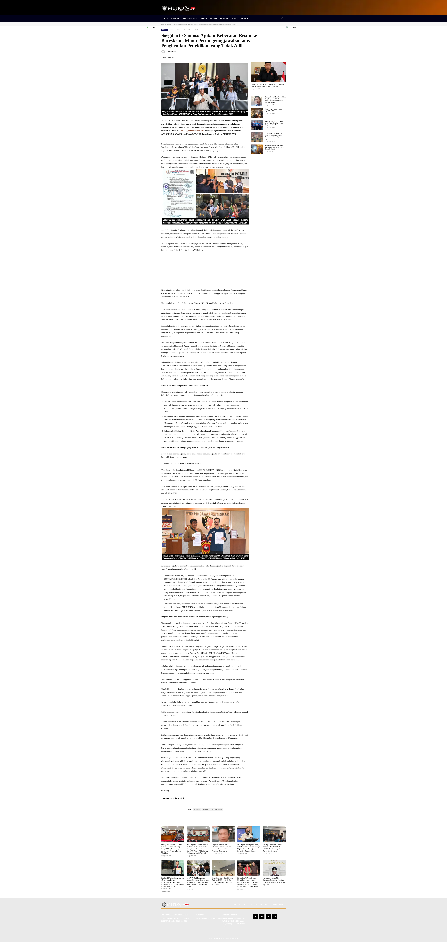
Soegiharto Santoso (217, 809)
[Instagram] (261, 916)
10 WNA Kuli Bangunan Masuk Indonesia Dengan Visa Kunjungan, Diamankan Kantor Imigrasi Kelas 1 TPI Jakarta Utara (198, 882)
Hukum (169, 24)
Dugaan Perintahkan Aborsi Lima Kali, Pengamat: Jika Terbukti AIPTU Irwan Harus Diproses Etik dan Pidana (275, 99)
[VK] (278, 51)
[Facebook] (262, 51)
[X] (267, 51)
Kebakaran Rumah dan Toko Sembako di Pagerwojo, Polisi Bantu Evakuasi (274, 147)
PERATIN (205, 809)
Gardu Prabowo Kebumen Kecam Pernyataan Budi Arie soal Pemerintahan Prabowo (267, 85)
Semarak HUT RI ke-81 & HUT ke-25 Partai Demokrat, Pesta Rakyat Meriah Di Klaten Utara (274, 123)
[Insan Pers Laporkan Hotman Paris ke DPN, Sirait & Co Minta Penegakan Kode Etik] (223, 868)
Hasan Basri (172, 51)
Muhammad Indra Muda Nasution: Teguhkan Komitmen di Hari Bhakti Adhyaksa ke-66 (274, 880)
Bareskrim (197, 809)
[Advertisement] (204, 271)
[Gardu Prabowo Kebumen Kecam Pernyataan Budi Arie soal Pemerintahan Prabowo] (268, 72)
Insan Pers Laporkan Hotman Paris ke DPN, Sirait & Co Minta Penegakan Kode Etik (222, 880)
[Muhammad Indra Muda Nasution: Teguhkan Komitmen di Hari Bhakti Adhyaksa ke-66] (274, 868)
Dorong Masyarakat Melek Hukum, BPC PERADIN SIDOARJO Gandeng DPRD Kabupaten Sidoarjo (273, 848)
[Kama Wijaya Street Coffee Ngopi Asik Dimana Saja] (257, 113)
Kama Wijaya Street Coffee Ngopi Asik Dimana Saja (273, 110)
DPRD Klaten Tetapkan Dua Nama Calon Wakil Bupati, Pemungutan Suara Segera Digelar (273, 136)
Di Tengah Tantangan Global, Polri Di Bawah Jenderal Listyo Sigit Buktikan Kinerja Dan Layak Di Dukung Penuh (248, 848)
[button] (282, 18)
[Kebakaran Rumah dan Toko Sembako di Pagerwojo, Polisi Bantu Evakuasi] (257, 149)
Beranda (163, 24)
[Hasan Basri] (163, 51)
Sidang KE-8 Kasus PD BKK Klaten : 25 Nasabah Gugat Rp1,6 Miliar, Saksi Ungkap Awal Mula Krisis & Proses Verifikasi (171, 849)
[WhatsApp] (283, 51)
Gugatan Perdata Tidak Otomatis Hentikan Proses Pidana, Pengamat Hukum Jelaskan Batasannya (221, 848)
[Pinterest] (272, 51)
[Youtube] (274, 916)
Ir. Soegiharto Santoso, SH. (192, 131)
